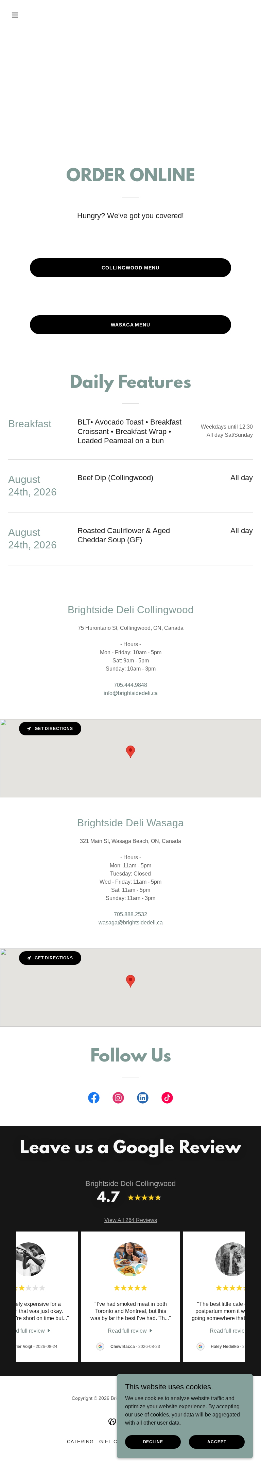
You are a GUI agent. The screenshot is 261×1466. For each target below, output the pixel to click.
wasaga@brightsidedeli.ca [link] (131, 922)
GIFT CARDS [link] (115, 1441)
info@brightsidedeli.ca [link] (131, 693)
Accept (216, 1441)
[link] (94, 1099)
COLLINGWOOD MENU (130, 267)
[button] (26, 15)
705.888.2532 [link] (130, 914)
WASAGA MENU (131, 324)
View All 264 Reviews (130, 1220)
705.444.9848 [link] (130, 685)
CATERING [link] (80, 1441)
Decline (153, 1441)
